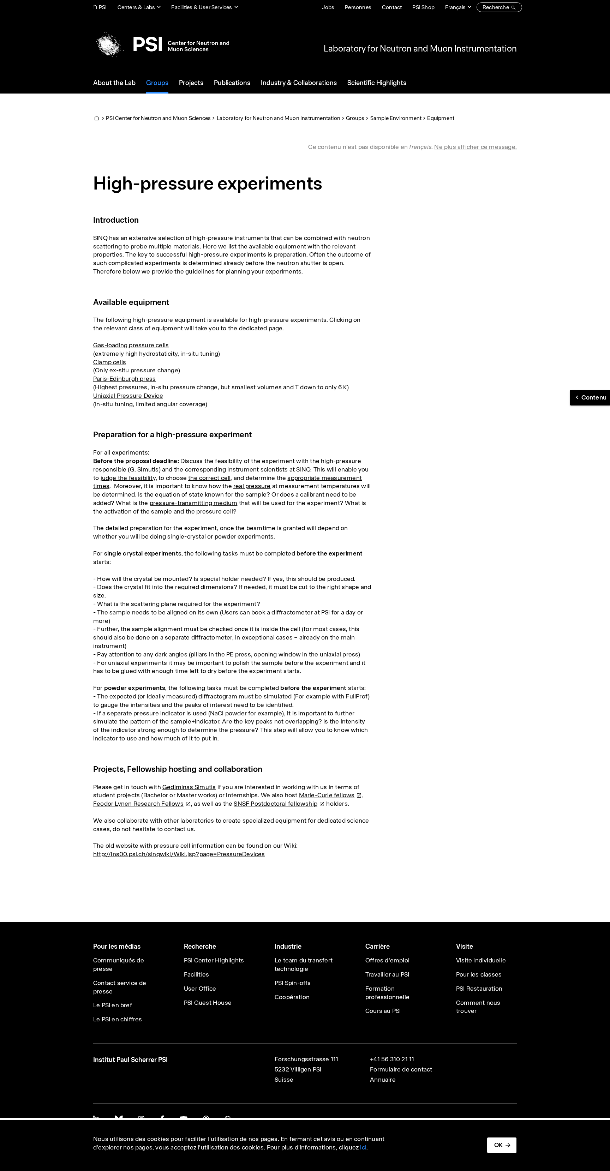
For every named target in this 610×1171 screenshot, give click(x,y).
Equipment (440, 118)
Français (455, 7)
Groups (355, 118)
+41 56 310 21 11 (392, 1059)
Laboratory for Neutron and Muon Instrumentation (420, 48)
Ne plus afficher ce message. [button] (475, 146)
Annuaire (383, 1079)
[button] (590, 398)
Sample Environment (396, 118)
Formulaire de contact (401, 1069)
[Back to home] (161, 44)
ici (363, 1147)
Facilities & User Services (201, 7)
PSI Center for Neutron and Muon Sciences (158, 118)
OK (498, 1144)
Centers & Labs (136, 7)
